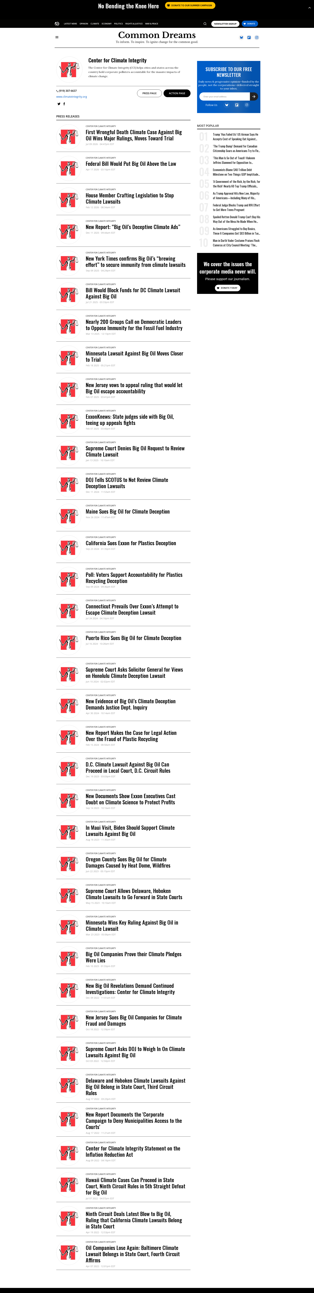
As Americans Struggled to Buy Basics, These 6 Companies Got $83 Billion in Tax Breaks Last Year (236, 231)
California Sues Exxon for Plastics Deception (131, 543)
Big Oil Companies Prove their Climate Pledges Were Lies (134, 957)
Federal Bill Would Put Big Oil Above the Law (131, 163)
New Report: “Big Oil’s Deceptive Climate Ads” (133, 226)
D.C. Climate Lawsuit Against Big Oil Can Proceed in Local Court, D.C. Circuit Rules (128, 767)
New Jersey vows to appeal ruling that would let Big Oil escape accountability (134, 388)
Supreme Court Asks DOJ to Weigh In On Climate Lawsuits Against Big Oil (135, 1052)
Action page (177, 93)
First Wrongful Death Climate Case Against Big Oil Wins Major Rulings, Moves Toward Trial (134, 135)
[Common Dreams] (57, 23)
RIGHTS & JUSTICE (134, 23)
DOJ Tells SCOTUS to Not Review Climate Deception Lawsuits (127, 483)
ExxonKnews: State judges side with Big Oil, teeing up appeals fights (130, 419)
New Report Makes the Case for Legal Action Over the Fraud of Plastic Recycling (131, 736)
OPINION (84, 23)
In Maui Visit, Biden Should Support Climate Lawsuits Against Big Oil (130, 830)
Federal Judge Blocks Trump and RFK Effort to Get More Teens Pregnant (236, 207)
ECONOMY (107, 23)
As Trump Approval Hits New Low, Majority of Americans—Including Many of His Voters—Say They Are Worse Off (236, 195)
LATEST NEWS (70, 23)
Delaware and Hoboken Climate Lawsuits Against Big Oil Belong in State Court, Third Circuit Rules (135, 1086)
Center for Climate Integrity (101, 126)
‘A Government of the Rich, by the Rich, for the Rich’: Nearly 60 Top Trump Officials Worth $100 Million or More (236, 183)
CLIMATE (95, 23)
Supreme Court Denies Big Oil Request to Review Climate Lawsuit (135, 451)
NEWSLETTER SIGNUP (225, 24)
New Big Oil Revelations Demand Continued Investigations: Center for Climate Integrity (130, 989)
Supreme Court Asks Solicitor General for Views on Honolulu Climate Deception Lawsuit (134, 672)
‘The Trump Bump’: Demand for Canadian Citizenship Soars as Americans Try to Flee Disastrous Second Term (236, 148)
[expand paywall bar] (309, 7)
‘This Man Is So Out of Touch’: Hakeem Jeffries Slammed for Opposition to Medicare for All (234, 160)
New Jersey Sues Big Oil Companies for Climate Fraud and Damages (134, 1020)
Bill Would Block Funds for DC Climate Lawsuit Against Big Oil (133, 293)
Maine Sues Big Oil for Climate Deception (128, 511)
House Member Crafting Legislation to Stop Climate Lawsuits (130, 198)
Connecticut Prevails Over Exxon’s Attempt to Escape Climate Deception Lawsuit (132, 609)
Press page (149, 93)
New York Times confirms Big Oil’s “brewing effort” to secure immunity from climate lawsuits (136, 261)
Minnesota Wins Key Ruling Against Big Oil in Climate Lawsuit (132, 925)
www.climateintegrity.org (71, 96)
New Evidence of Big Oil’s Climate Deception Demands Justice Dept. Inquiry (131, 704)
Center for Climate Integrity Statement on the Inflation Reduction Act (133, 1151)
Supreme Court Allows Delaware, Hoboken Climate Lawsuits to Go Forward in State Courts (134, 894)
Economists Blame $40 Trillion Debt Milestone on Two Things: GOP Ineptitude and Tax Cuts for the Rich (235, 172)
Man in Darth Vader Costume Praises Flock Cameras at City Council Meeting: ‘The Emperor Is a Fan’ (236, 242)
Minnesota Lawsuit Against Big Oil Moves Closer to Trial (134, 356)
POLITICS (118, 23)
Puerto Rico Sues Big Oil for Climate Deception (133, 638)
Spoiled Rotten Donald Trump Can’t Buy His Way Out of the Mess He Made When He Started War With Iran (236, 219)
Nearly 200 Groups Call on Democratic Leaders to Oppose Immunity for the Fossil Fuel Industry (134, 325)
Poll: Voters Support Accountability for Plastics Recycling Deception (134, 577)
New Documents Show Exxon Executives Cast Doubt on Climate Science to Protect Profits (130, 799)
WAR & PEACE (151, 23)
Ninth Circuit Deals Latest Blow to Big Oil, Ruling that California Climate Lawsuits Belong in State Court (134, 1220)
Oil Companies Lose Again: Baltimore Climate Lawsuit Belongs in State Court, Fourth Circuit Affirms (133, 1254)
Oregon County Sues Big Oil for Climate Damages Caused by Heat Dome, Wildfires (128, 862)
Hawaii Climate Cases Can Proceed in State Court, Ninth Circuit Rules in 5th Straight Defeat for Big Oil (135, 1186)
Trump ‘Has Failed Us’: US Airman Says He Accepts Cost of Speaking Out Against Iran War (235, 136)
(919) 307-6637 (67, 91)
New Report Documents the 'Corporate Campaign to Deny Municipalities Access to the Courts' (134, 1120)
